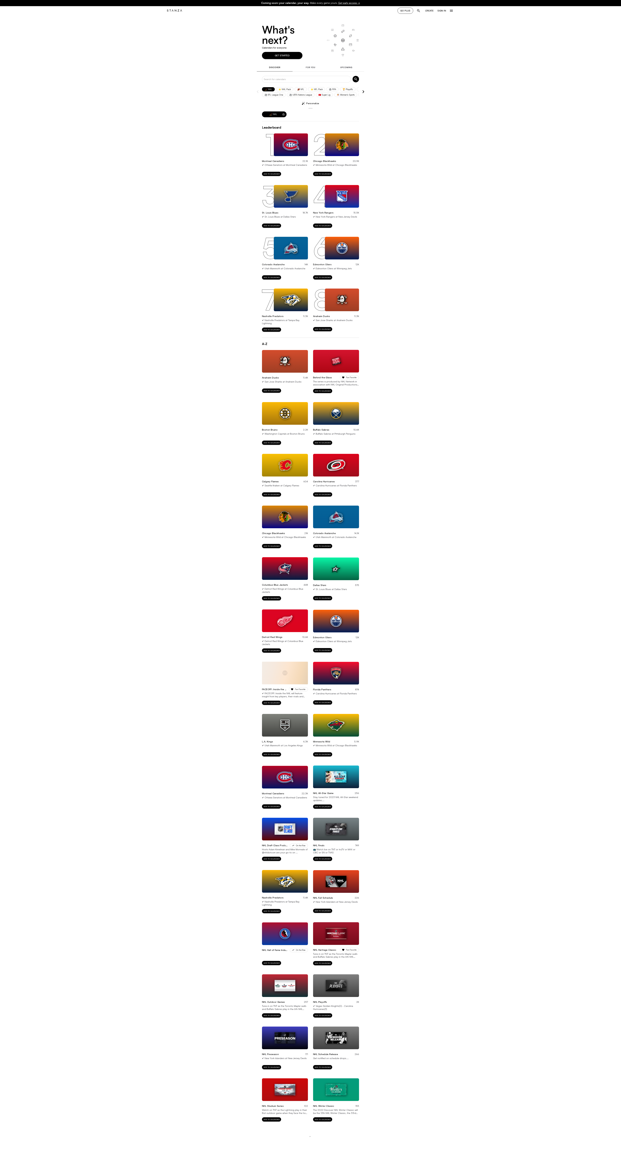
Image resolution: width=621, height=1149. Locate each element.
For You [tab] (310, 67)
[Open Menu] (451, 10)
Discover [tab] (274, 67)
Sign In (441, 10)
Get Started (282, 55)
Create (429, 10)
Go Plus (405, 10)
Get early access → (349, 3)
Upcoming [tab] (346, 67)
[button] (268, 89)
